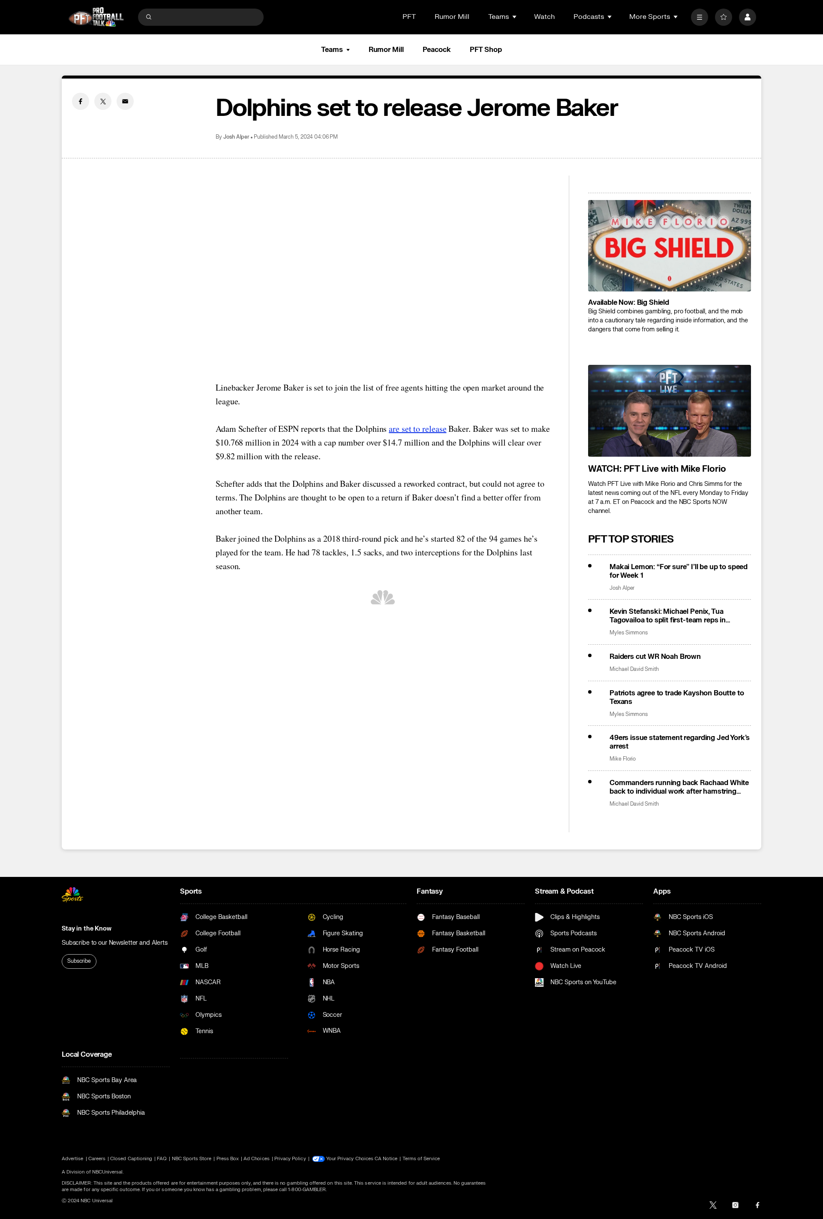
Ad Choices (256, 1158)
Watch (544, 16)
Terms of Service (421, 1158)
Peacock (437, 49)
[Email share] (125, 101)
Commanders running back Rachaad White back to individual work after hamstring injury (679, 787)
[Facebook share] (80, 101)
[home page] (96, 17)
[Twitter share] (102, 101)
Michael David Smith (634, 669)
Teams (331, 49)
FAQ (162, 1158)
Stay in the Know (86, 928)
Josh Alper (236, 137)
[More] (699, 17)
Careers (96, 1158)
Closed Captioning (131, 1158)
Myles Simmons (629, 633)
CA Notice (386, 1158)
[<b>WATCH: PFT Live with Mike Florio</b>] (669, 411)
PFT (409, 16)
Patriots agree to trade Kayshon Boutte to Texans (677, 697)
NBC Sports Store (192, 1158)
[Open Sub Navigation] (514, 17)
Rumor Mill (452, 16)
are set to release (417, 428)
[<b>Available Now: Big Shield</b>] (669, 246)
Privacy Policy (290, 1158)
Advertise (73, 1158)
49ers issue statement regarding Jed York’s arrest (680, 742)
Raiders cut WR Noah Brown (655, 656)
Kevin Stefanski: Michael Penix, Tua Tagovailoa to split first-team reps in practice (668, 616)
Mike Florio (623, 759)
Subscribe (79, 961)
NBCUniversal (107, 1172)
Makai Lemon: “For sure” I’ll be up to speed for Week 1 (679, 571)
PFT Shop (486, 49)
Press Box (227, 1158)
